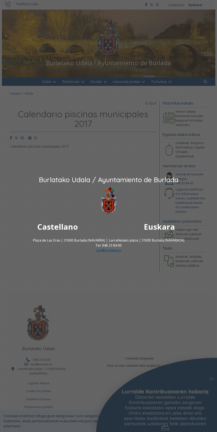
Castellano (57, 227)
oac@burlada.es (108, 250)
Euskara (159, 227)
